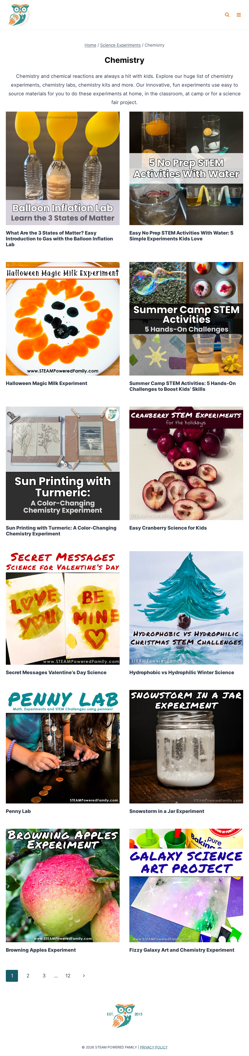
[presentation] (63, 168)
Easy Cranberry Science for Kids (168, 528)
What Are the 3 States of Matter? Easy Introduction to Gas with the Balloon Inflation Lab (59, 238)
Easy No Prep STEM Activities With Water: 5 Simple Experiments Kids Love (181, 236)
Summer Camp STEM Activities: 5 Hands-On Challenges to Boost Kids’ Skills (182, 386)
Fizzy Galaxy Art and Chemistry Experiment (181, 950)
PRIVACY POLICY (154, 1047)
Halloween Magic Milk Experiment (46, 383)
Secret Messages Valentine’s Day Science (56, 672)
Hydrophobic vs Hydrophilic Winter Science (181, 672)
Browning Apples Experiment (41, 950)
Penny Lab (18, 811)
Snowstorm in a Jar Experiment (166, 811)
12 (68, 976)
